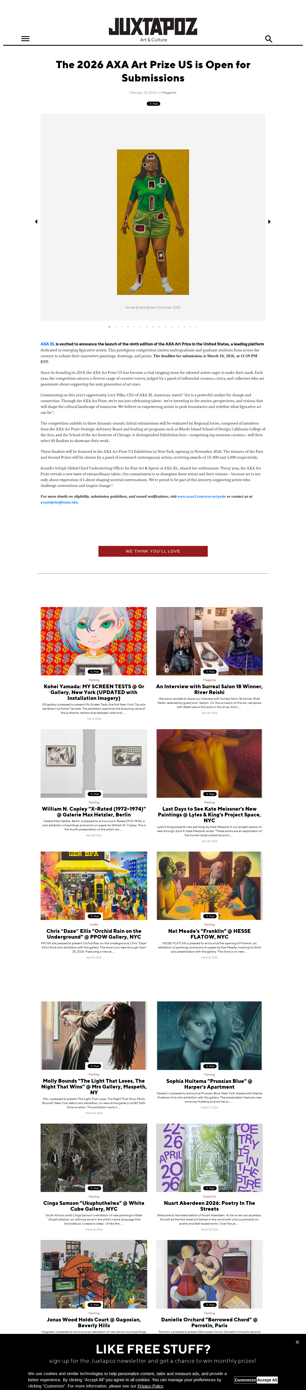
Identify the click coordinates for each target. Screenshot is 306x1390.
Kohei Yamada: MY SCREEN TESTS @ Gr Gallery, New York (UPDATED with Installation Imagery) (94, 692)
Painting (94, 680)
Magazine (169, 93)
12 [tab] (178, 327)
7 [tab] (147, 327)
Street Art (209, 1196)
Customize (245, 1380)
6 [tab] (140, 327)
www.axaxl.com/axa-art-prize (202, 496)
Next (269, 221)
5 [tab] (134, 327)
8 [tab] (153, 327)
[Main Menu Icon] (25, 38)
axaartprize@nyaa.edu (59, 502)
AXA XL (48, 344)
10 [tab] (165, 327)
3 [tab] (122, 327)
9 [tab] (159, 327)
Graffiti (94, 924)
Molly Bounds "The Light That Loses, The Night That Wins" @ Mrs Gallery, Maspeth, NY (94, 1087)
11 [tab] (172, 327)
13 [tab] (184, 327)
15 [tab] (197, 327)
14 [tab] (190, 327)
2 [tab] (115, 327)
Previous (36, 221)
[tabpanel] (153, 217)
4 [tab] (128, 327)
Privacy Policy (150, 1386)
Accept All (267, 1380)
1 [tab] (109, 327)
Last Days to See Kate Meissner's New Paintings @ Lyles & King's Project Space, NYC (209, 815)
